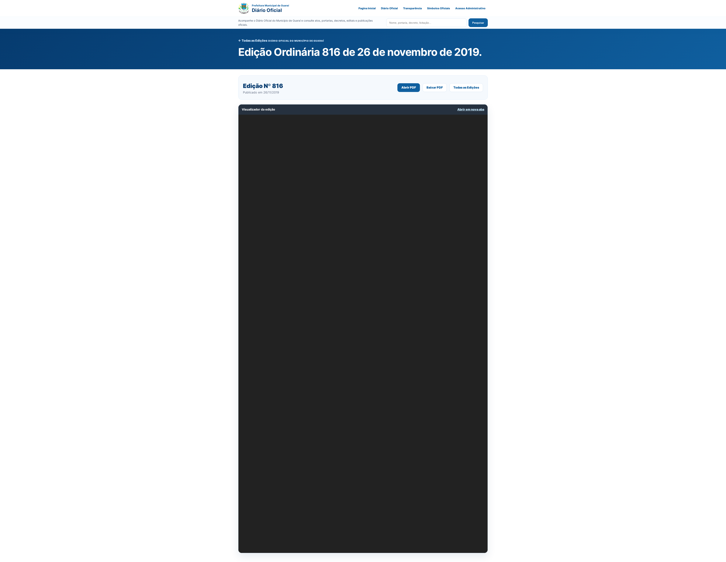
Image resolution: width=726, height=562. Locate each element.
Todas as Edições (466, 87)
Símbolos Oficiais (438, 8)
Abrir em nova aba (470, 109)
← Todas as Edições (252, 40)
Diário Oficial (389, 8)
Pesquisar (478, 22)
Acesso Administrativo (470, 8)
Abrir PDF (408, 87)
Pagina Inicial (367, 8)
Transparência (412, 8)
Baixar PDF (435, 87)
